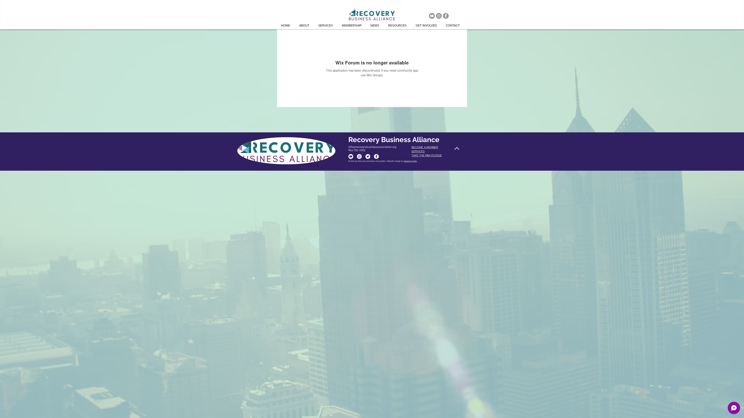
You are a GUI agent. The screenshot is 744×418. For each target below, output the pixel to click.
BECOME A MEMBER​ (425, 147)
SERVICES (418, 151)
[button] (327, 25)
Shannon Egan (410, 161)
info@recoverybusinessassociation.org (372, 146)
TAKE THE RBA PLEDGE (427, 155)
